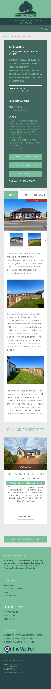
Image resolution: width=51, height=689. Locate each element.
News (6, 592)
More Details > (25, 516)
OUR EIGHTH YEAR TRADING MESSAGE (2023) (23, 635)
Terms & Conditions (12, 664)
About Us (8, 585)
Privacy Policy (10, 667)
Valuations (9, 615)
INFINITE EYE (18, 673)
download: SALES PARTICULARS (25, 156)
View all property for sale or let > (25, 539)
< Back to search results (17, 36)
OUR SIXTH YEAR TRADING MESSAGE (19, 642)
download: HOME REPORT (25, 165)
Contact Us (9, 595)
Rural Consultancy (13, 589)
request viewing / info (25, 174)
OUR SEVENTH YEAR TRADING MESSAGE (20, 638)
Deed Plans (9, 619)
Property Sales (11, 612)
